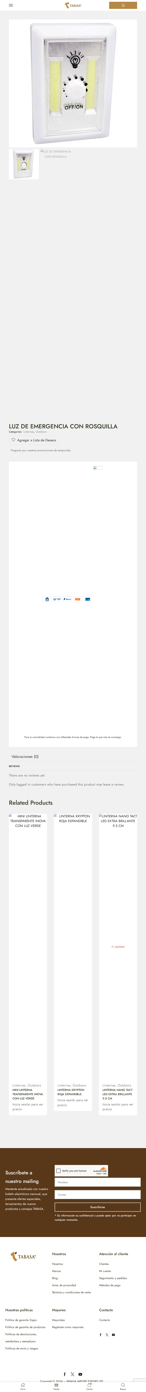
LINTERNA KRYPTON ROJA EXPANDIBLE (71, 1092)
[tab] (25, 756)
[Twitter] (107, 1334)
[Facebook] (100, 1334)
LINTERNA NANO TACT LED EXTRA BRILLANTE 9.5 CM (117, 1094)
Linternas (29, 432)
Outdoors (41, 432)
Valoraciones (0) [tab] (25, 756)
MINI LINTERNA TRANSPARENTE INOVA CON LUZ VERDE (27, 1094)
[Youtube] (113, 1334)
